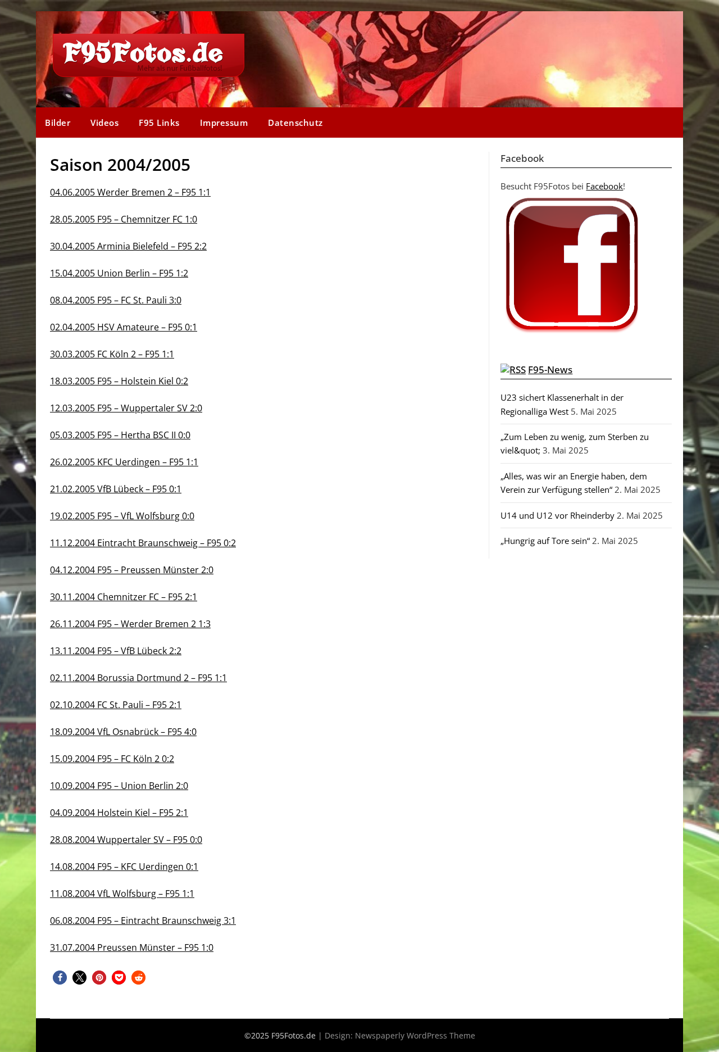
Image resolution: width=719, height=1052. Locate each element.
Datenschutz (295, 122)
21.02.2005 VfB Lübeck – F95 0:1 (115, 489)
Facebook (604, 186)
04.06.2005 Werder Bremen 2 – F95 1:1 (130, 192)
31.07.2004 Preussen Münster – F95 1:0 (131, 947)
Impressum (224, 122)
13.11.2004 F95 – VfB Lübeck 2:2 (115, 651)
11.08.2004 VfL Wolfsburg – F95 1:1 (122, 893)
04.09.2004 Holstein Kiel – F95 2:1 (119, 812)
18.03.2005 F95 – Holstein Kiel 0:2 (119, 381)
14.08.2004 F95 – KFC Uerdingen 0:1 (124, 866)
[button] (60, 978)
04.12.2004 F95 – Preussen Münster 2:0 (131, 570)
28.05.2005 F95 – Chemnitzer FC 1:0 (123, 219)
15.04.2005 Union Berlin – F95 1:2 (119, 273)
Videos (104, 122)
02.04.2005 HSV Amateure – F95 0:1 (123, 327)
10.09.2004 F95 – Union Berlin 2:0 (119, 785)
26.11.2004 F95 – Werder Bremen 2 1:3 (130, 624)
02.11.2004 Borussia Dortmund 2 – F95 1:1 (138, 678)
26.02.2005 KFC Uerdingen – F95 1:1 (124, 462)
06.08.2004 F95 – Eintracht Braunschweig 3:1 (143, 920)
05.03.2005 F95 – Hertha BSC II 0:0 (120, 435)
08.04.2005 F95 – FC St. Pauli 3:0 (115, 300)
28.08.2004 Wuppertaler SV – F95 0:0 (126, 839)
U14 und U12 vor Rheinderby (557, 515)
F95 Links (159, 122)
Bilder (57, 122)
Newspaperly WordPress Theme (415, 1035)
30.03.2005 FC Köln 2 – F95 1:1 (112, 354)
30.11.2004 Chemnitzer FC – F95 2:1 (123, 597)
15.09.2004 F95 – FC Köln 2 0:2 (112, 758)
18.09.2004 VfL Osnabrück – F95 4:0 (123, 731)
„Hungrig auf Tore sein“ (545, 540)
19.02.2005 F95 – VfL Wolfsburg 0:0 (122, 516)
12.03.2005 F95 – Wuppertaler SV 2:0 (126, 408)
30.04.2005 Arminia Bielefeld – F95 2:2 (128, 246)
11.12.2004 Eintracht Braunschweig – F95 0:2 (143, 543)
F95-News (550, 369)
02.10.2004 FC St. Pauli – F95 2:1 (115, 705)
